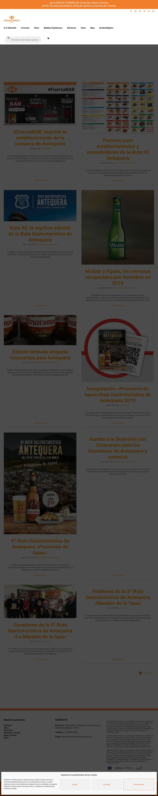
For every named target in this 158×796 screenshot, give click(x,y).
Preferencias (139, 784)
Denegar (106, 784)
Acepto (74, 784)
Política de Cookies (10, 788)
